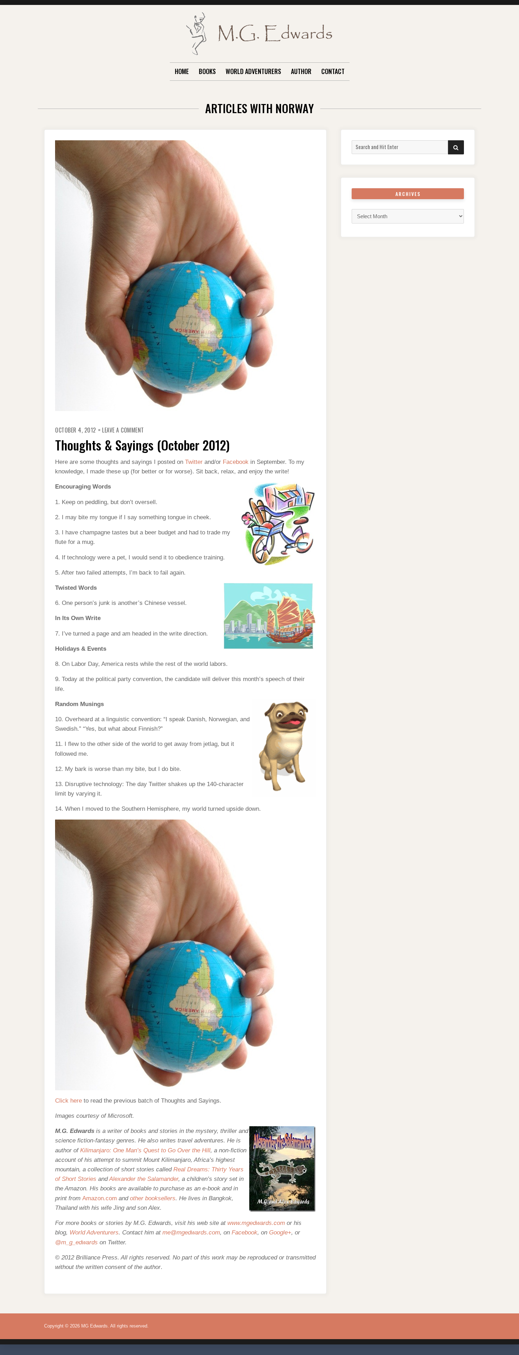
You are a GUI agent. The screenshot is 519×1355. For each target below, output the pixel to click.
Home (182, 71)
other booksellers (152, 1198)
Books (207, 71)
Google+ (280, 1232)
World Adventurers (253, 71)
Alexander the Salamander (143, 1179)
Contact (333, 71)
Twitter (194, 462)
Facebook (236, 462)
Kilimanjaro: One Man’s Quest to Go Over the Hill (145, 1150)
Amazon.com (99, 1198)
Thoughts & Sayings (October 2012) (142, 444)
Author (301, 71)
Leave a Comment (123, 430)
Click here (68, 1100)
